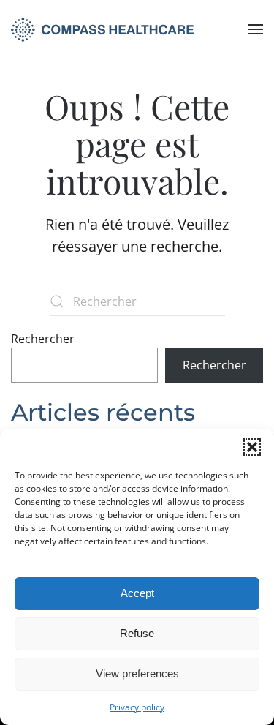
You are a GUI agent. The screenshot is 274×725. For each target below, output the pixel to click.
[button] (252, 447)
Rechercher (43, 339)
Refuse (137, 633)
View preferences (137, 673)
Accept (137, 593)
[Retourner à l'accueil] (102, 29)
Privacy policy (137, 707)
